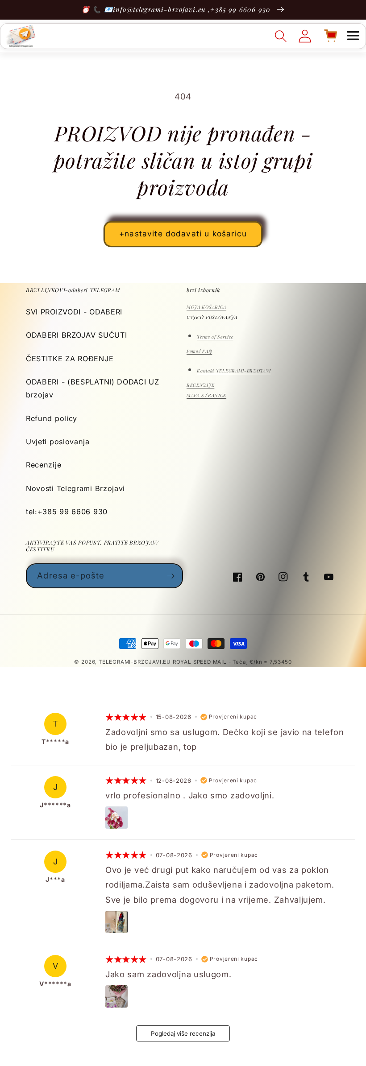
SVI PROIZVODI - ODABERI (74, 311)
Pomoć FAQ (199, 351)
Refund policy (51, 418)
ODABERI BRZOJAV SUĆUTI (76, 335)
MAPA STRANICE (206, 395)
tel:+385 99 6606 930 (67, 511)
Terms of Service (215, 337)
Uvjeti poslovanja (58, 441)
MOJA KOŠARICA (206, 307)
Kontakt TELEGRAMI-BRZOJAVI (233, 371)
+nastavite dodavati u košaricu (183, 233)
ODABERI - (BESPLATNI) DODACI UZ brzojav (92, 388)
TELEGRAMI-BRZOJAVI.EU (136, 662)
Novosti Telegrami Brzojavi (75, 488)
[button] (353, 36)
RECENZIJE (200, 385)
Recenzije (43, 464)
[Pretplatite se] (170, 575)
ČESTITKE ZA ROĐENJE (69, 358)
